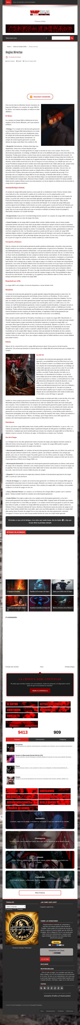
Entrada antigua (69, 667)
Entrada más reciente (12, 667)
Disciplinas (19, 744)
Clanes (17, 766)
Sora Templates (16, 1005)
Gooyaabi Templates (36, 1005)
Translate (20, 909)
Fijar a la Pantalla (40, 691)
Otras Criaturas (40, 893)
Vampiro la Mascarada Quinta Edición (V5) (29, 755)
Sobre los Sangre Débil (30, 61)
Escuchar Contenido (40, 96)
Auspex (17, 777)
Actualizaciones (50, 1011)
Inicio (41, 667)
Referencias (69, 1011)
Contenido (61, 1011)
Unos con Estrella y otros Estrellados (24, 2)
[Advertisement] (40, 76)
